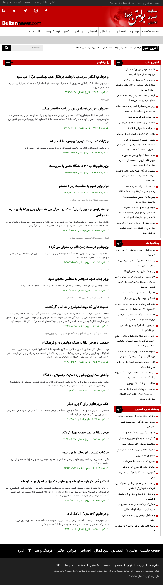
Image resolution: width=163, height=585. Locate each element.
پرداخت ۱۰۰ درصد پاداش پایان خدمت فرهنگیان (136, 496)
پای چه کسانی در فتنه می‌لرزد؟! (139, 271)
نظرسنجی (94, 565)
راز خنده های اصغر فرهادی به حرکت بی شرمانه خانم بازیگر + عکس (135, 485)
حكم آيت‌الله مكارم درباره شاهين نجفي (136, 450)
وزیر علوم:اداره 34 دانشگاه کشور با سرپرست (79, 166)
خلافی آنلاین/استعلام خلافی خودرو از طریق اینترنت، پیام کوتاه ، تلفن (136, 507)
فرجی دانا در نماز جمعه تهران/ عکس (84, 432)
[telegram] (25, 11)
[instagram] (35, 11)
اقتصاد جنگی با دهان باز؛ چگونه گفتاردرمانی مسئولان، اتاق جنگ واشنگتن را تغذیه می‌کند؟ (135, 85)
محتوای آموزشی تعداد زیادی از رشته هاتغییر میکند (75, 108)
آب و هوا (7, 2)
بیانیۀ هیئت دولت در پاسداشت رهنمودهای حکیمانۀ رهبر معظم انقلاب (136, 189)
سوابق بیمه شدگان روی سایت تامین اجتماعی (137, 424)
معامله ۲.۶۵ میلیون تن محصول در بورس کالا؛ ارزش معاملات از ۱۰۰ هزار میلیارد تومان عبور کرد (137, 160)
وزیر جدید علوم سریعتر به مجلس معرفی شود (78, 279)
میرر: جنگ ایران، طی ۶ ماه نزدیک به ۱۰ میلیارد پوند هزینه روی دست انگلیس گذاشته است (136, 228)
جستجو (118, 565)
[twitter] (14, 11)
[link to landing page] (140, 16)
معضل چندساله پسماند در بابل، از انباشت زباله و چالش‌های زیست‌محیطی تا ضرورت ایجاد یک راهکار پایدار (135, 145)
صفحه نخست (150, 31)
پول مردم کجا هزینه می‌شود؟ (140, 117)
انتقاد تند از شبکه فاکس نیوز (141, 383)
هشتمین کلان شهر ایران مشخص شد (136, 416)
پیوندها (28, 2)
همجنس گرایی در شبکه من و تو (139, 432)
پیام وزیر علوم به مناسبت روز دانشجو (84, 186)
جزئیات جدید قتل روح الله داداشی (138, 467)
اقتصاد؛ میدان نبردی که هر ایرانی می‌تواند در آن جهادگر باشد (139, 72)
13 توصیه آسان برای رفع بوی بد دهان (137, 438)
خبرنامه (17, 2)
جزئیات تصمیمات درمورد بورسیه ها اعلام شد (79, 141)
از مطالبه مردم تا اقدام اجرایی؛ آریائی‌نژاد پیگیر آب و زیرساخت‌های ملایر (135, 375)
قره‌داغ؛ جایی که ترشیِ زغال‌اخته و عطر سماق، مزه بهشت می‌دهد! (108, 48)
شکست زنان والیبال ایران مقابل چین (137, 123)
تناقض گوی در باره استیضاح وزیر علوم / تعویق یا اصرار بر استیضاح (65, 481)
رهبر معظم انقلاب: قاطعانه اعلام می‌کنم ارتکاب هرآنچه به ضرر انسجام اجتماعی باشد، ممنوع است (135, 341)
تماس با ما (50, 2)
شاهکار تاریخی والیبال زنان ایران (139, 298)
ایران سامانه (136, 576)
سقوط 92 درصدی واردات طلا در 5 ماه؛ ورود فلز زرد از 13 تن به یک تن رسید (136, 354)
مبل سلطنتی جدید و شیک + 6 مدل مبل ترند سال (135, 252)
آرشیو (129, 565)
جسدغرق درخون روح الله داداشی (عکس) (138, 517)
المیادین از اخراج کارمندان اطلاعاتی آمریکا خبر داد (137, 328)
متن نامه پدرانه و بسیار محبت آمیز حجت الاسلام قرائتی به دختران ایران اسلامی (135, 306)
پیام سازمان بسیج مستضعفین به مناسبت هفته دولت (139, 199)
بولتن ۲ (134, 31)
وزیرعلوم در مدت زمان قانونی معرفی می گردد (79, 247)
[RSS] (5, 11)
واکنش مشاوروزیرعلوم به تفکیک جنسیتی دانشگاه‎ (76, 375)
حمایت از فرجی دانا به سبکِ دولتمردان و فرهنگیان (75, 342)
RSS (58, 565)
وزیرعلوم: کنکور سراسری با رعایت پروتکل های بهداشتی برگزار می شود (63, 77)
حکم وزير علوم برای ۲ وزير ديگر (88, 404)
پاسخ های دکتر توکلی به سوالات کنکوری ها (135, 528)
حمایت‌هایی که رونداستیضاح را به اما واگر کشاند (77, 307)
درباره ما (38, 2)
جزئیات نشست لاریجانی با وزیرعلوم (85, 452)
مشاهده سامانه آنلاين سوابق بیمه (138, 444)
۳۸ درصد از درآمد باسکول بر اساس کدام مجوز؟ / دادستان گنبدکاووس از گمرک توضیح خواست (135, 282)
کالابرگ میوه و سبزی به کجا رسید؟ (138, 293)
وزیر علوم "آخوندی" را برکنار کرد (88, 514)
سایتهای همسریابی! (145, 455)
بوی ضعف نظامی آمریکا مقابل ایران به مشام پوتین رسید (136, 263)
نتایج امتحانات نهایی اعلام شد (140, 128)
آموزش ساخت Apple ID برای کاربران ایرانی (137, 475)
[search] (6, 48)
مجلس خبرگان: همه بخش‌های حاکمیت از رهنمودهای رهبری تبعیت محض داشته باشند (135, 176)
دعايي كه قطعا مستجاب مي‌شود (139, 461)
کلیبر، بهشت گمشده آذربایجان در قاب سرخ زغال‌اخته (136, 364)
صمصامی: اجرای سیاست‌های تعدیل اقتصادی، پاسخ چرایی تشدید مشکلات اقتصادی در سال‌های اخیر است (136, 212)
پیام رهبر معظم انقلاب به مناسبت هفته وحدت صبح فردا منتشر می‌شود (135, 108)
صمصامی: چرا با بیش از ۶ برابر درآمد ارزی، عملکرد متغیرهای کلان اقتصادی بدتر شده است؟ (136, 394)
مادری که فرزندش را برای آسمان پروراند (136, 134)
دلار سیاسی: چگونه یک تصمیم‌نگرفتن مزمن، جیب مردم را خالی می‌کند (136, 317)
